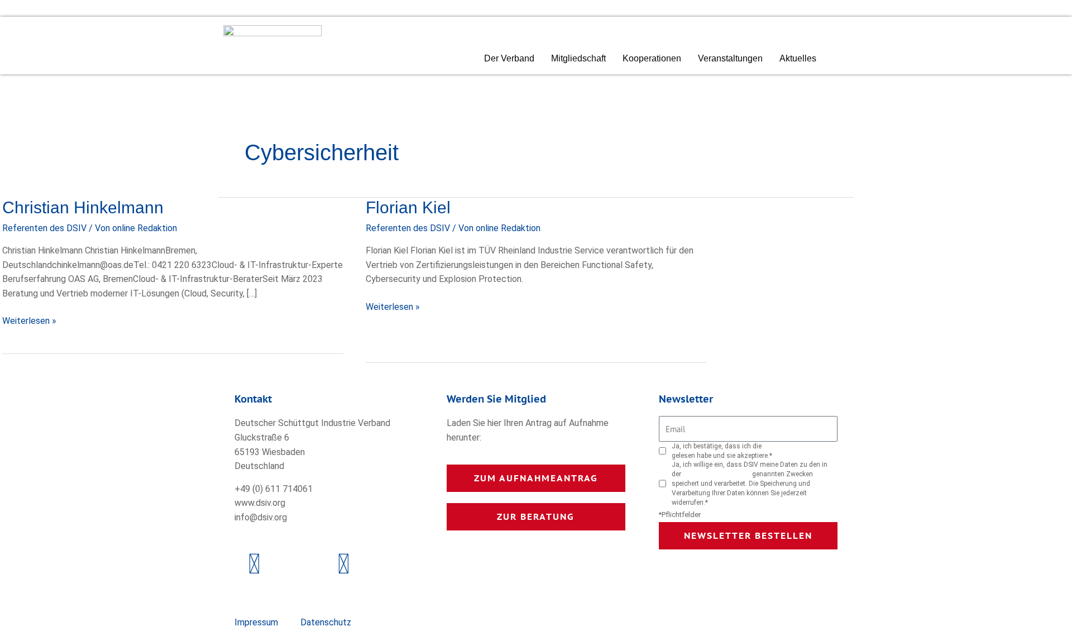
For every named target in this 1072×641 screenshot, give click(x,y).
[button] (845, 59)
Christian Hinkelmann (83, 207)
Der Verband (509, 58)
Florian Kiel (408, 207)
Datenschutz (325, 622)
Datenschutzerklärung (797, 446)
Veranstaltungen (730, 58)
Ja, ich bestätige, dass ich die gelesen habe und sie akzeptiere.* (751, 451)
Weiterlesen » (29, 320)
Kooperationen (652, 58)
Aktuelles (797, 58)
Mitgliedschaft (578, 58)
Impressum (256, 622)
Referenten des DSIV (44, 228)
